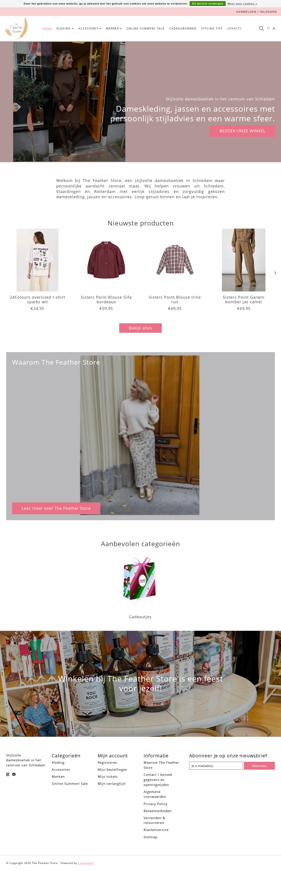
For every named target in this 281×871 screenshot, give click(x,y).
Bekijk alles (140, 328)
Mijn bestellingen (112, 769)
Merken (58, 776)
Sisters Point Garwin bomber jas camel (244, 300)
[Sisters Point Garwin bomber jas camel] (243, 260)
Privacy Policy (156, 804)
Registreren (107, 762)
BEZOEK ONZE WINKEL (242, 130)
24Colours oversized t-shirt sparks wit (37, 300)
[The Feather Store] (16, 29)
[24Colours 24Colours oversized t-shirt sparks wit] (37, 260)
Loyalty (234, 28)
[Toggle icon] (261, 29)
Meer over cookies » (242, 3)
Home (47, 28)
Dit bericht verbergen (207, 3)
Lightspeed (86, 863)
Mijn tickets (108, 776)
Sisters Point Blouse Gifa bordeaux (106, 300)
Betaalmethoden (158, 811)
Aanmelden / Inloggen (256, 12)
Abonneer (259, 766)
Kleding (58, 762)
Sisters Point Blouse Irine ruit (175, 300)
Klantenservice (156, 829)
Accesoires (61, 769)
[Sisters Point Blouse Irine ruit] (175, 260)
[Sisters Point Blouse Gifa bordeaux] (106, 260)
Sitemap (150, 837)
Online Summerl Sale (146, 28)
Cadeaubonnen (182, 28)
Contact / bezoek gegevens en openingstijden (158, 779)
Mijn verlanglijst (112, 783)
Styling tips (212, 28)
